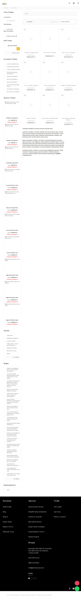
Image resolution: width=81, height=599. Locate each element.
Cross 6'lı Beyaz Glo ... (12, 252)
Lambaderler (14, 7)
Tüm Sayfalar (16, 357)
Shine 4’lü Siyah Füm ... (12, 207)
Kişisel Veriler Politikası (36, 527)
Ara (18, 48)
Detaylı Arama (15, 52)
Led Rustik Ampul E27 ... (12, 163)
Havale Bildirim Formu (36, 532)
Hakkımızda (7, 507)
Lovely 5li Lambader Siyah (31, 52)
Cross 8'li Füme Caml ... (12, 185)
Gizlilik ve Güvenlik (35, 517)
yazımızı (58, 153)
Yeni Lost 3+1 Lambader (68, 52)
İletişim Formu (8, 527)
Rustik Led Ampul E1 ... (12, 118)
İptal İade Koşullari (35, 522)
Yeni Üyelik (58, 507)
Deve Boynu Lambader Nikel (50, 118)
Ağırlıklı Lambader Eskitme (68, 85)
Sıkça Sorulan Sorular (35, 507)
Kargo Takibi (7, 522)
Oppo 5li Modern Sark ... (12, 275)
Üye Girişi (57, 512)
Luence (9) (9, 29)
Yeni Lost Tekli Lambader (31, 85)
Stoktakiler (30, 21)
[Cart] (78, 3)
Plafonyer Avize (8, 532)
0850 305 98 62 (33, 563)
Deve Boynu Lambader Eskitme (68, 119)
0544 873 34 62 (33, 558)
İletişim (5, 517)
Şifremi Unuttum (60, 517)
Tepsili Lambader (31, 118)
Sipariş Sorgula (33, 537)
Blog (4, 512)
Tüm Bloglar (16, 478)
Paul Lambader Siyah (50, 85)
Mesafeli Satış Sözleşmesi (37, 512)
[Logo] (4, 3)
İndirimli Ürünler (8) (12, 36)
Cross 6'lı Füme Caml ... (12, 230)
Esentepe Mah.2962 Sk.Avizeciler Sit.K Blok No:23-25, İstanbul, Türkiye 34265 (40, 551)
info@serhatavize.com (36, 568)
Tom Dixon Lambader (50, 52)
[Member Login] (73, 3)
